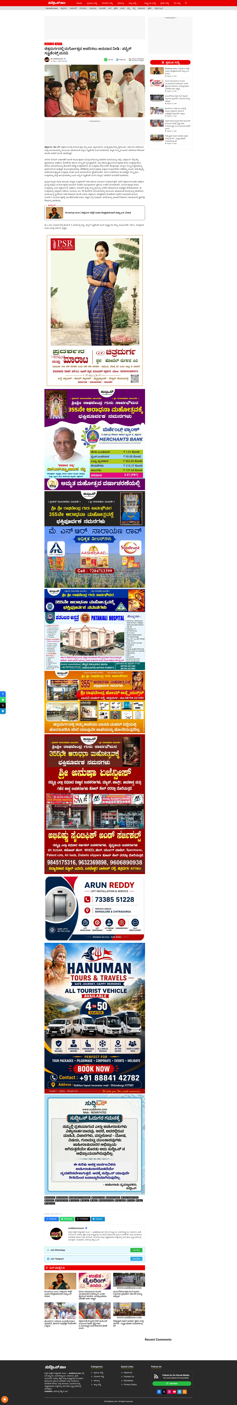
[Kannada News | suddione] (57, 3)
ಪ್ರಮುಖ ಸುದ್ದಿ (92, 3)
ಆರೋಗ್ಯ (120, 3)
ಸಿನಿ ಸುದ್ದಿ (177, 3)
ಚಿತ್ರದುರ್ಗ (64, 8)
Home (79, 3)
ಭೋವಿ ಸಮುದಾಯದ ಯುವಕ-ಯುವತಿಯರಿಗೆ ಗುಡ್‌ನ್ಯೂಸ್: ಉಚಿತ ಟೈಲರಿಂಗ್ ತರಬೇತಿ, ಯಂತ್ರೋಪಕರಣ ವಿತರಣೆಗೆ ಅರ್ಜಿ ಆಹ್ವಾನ (93, 1295)
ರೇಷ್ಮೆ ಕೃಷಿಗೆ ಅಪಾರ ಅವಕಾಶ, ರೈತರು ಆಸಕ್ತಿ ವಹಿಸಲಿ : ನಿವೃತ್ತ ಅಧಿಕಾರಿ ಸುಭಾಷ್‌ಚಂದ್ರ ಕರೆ (128, 1323)
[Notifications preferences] (4, 1399)
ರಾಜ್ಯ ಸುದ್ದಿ (132, 3)
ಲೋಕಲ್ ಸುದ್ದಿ (107, 3)
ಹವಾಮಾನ (141, 8)
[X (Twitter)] (3, 705)
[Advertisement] (94, 28)
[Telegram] (3, 711)
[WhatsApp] (3, 700)
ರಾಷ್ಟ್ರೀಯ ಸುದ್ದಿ (150, 3)
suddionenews (58, 59)
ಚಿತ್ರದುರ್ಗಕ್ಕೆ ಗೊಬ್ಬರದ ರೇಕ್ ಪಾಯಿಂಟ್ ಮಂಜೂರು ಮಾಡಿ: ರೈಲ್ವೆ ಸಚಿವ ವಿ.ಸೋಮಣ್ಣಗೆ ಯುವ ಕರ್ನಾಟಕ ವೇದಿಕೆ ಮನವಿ (93, 1324)
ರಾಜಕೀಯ (92, 8)
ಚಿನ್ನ (128, 8)
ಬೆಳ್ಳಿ (134, 8)
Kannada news (52, 8)
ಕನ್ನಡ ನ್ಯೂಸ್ (159, 8)
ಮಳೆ (109, 8)
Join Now (136, 1250)
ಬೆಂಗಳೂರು (83, 8)
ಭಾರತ (122, 8)
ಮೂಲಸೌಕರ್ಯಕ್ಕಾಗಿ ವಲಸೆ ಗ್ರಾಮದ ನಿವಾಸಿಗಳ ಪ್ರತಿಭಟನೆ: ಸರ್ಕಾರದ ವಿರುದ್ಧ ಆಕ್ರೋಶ (127, 1293)
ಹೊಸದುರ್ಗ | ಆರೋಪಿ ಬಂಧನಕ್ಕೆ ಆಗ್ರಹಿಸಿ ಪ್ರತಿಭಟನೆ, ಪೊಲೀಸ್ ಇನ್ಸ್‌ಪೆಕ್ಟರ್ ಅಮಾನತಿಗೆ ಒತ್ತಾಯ (60, 1323)
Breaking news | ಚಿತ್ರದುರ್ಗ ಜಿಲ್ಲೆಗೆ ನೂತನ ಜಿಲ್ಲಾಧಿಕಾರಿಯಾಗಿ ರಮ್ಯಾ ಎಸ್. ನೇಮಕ (58, 1293)
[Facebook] (3, 694)
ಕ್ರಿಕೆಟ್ (116, 8)
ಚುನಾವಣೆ (102, 8)
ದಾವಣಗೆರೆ (73, 8)
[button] (186, 3)
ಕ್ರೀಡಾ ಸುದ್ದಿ (164, 3)
